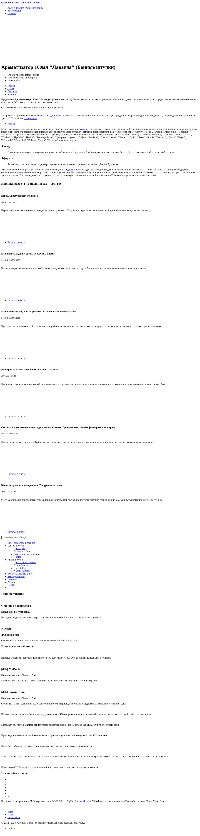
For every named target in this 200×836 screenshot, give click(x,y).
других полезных (76, 169)
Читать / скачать (16, 242)
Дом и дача (19, 548)
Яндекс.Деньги (83, 801)
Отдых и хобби (22, 551)
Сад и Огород (21, 565)
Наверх (11, 828)
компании (83, 129)
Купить (11, 85)
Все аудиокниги (16, 576)
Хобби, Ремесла (22, 571)
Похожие (12, 91)
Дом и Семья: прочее (25, 562)
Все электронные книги (20, 573)
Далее (11, 88)
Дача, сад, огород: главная (21, 543)
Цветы (17, 557)
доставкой (55, 115)
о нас (10, 811)
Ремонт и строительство (27, 554)
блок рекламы (27, 169)
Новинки (12, 579)
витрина (12, 94)
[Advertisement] (70, 39)
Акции (11, 582)
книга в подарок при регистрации (25, 8)
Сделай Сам (20, 568)
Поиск (11, 585)
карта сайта (14, 817)
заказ (10, 814)
